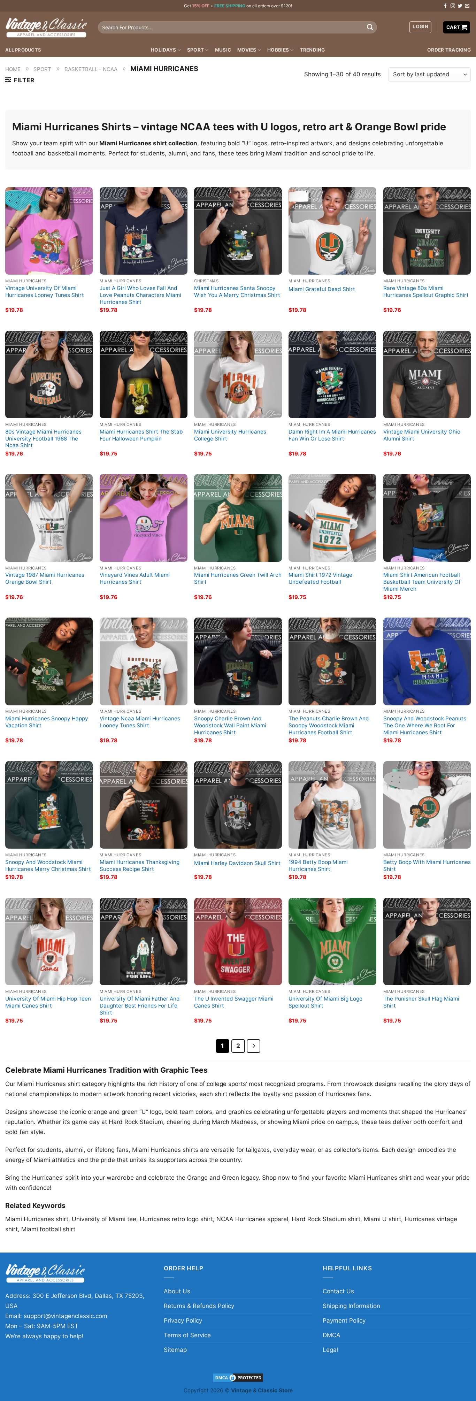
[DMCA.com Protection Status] (238, 1377)
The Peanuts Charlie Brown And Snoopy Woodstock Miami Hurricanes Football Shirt (329, 725)
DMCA (331, 1335)
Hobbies (278, 50)
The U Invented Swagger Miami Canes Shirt (234, 1002)
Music (223, 50)
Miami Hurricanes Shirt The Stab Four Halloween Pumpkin (141, 435)
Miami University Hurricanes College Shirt (230, 435)
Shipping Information (351, 1305)
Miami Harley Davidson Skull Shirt (237, 863)
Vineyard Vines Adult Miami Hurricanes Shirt (135, 578)
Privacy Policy (183, 1320)
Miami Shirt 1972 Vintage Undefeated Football (320, 578)
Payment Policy (344, 1320)
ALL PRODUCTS (23, 50)
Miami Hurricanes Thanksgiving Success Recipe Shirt (139, 865)
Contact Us (338, 1291)
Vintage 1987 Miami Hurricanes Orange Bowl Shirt (44, 578)
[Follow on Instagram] (453, 6)
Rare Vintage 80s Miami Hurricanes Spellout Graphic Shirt (426, 291)
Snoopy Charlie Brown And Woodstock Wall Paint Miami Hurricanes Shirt (230, 725)
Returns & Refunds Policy (199, 1305)
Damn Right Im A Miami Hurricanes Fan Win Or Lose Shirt (332, 435)
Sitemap (175, 1349)
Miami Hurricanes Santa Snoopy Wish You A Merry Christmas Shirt (237, 291)
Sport (195, 50)
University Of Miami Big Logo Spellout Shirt (325, 1002)
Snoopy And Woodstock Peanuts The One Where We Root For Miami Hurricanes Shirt (424, 725)
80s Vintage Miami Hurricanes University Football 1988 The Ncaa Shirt (43, 438)
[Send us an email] (467, 6)
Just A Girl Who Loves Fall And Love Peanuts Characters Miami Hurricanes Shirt (140, 295)
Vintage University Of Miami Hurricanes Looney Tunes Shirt (44, 291)
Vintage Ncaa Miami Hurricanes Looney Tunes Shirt (140, 722)
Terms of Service (187, 1335)
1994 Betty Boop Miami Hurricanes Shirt (318, 865)
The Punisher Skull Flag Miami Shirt (421, 1002)
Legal (330, 1349)
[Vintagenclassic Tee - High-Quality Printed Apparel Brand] (46, 27)
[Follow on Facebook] (445, 6)
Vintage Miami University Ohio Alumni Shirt (421, 435)
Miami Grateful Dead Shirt (322, 289)
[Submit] (370, 27)
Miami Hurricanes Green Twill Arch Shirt (238, 578)
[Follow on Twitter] (460, 6)
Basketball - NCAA (90, 69)
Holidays (163, 50)
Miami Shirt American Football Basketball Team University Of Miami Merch (422, 582)
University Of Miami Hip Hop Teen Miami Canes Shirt (48, 1002)
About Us (177, 1291)
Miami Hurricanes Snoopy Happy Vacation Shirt (46, 722)
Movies (246, 50)
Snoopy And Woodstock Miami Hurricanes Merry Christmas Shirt (48, 865)
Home (13, 69)
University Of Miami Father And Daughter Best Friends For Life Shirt (140, 1005)
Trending (312, 50)
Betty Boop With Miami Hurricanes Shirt (427, 865)
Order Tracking (449, 50)
